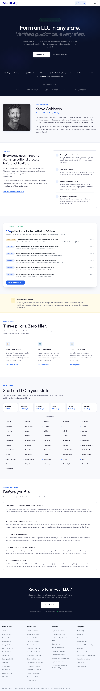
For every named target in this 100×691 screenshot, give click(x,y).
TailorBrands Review (58, 654)
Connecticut (28, 426)
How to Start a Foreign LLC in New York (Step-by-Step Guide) (35, 253)
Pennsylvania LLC (7, 659)
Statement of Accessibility (85, 645)
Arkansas (65, 422)
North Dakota (85, 450)
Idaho (45, 431)
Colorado (8, 426)
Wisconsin (84, 464)
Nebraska (46, 445)
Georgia (8, 431)
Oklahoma (27, 454)
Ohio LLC (5, 677)
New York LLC (6, 652)
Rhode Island (85, 454)
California (84, 422)
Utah (82, 459)
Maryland (8, 440)
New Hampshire (86, 445)
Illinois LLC (5, 655)
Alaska (26, 422)
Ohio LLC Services (32, 680)
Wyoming (8, 469)
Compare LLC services (59, 54)
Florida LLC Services (33, 641)
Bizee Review (56, 644)
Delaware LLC (6, 641)
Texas (64, 459)
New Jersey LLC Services (34, 677)
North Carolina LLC (8, 648)
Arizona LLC (6, 662)
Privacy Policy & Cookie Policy (86, 655)
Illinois (64, 431)
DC (63, 426)
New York (46, 450)
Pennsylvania (66, 454)
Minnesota (65, 440)
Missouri (8, 445)
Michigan (46, 440)
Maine (83, 436)
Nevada (64, 445)
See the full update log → (15, 282)
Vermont (8, 464)
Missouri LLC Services (34, 673)
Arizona (45, 422)
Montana (27, 445)
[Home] (10, 3)
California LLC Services (34, 638)
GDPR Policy (80, 662)
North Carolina (67, 450)
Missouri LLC (6, 670)
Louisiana (65, 436)
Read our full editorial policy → (13, 191)
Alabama (8, 422)
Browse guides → (75, 365)
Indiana (83, 431)
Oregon (45, 454)
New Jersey (9, 450)
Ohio (7, 454)
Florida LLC (5, 638)
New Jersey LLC (7, 673)
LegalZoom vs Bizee (58, 662)
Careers (79, 638)
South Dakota (28, 459)
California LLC (6, 634)
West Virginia (66, 464)
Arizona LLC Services (33, 666)
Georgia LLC (6, 645)
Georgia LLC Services (33, 648)
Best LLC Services (32, 631)
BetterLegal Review (58, 647)
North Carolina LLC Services (35, 652)
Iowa (7, 436)
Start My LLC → (41, 54)
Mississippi (84, 440)
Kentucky (46, 436)
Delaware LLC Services (34, 645)
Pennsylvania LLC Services (35, 662)
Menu (94, 3)
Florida (83, 426)
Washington (47, 464)
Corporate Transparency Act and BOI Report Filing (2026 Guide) (37, 239)
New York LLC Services (34, 655)
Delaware (46, 426)
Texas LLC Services (33, 634)
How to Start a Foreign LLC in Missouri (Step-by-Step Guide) (35, 274)
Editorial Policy (81, 666)
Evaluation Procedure (83, 659)
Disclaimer (80, 648)
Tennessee (46, 459)
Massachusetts (29, 440)
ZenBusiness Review (58, 634)
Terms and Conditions (83, 652)
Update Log (81, 3)
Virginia (26, 464)
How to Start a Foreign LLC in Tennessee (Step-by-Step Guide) (36, 260)
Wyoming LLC (6, 666)
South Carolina (10, 459)
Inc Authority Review (58, 651)
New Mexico (28, 450)
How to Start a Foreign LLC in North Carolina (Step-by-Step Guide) (37, 246)
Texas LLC (5, 631)
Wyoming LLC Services (34, 670)
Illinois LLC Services (33, 659)
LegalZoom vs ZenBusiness (60, 658)
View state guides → (13, 365)
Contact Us (80, 634)
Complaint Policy (82, 641)
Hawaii (26, 431)
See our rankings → (44, 365)
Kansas (26, 436)
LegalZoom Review (58, 631)
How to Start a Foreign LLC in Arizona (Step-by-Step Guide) (35, 267)
